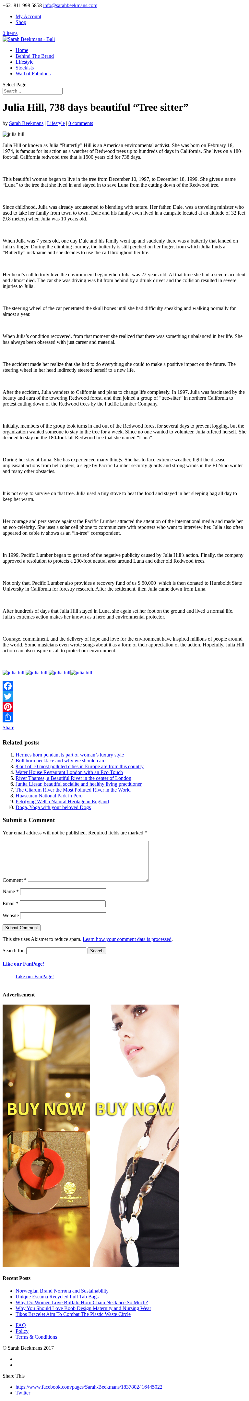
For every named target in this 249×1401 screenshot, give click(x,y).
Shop (21, 22)
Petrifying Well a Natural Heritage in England (62, 801)
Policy (22, 1331)
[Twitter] (124, 696)
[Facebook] (124, 686)
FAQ (21, 1325)
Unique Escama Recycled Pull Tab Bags (57, 1296)
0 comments (80, 123)
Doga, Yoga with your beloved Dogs (53, 807)
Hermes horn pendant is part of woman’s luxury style (70, 754)
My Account (28, 16)
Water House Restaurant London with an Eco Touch (69, 772)
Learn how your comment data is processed (127, 939)
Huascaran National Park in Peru (49, 795)
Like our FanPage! (23, 964)
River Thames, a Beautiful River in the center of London (73, 778)
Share (8, 727)
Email (10, 903)
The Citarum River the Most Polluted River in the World (73, 790)
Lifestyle (24, 62)
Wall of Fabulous (33, 73)
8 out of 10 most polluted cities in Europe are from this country (80, 766)
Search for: (14, 950)
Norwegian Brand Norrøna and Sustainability (62, 1291)
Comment (15, 880)
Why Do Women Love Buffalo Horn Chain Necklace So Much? (82, 1302)
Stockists (25, 67)
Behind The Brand (35, 56)
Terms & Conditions (36, 1337)
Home (22, 50)
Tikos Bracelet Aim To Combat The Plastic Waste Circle (73, 1314)
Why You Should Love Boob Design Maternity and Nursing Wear (83, 1308)
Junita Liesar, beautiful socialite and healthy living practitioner (79, 784)
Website (11, 915)
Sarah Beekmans (26, 123)
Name (11, 891)
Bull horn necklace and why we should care (60, 760)
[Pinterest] (124, 707)
